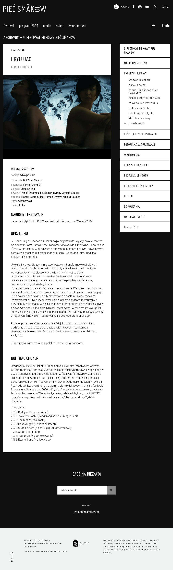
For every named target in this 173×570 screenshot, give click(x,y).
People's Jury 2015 (136, 175)
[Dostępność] (155, 7)
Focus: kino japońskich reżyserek (143, 91)
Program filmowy (135, 73)
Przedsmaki (136, 123)
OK (111, 489)
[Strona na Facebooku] (133, 7)
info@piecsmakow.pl (86, 511)
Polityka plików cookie (56, 551)
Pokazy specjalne (140, 108)
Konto (166, 25)
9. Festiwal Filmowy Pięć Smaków (139, 51)
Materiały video (134, 217)
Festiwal (8, 25)
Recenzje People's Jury (138, 186)
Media (47, 25)
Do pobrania (132, 206)
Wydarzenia (132, 155)
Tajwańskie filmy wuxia (143, 103)
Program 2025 (28, 25)
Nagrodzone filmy (135, 63)
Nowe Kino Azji (138, 85)
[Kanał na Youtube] (147, 7)
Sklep (59, 25)
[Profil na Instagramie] (140, 7)
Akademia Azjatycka (141, 113)
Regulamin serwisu (34, 551)
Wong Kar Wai (77, 25)
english (165, 7)
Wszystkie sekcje (140, 80)
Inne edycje (131, 227)
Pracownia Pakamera (45, 543)
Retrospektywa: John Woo (145, 97)
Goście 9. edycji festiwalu (140, 134)
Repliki (128, 196)
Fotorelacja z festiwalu (140, 144)
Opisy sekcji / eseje (136, 165)
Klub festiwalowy (140, 118)
